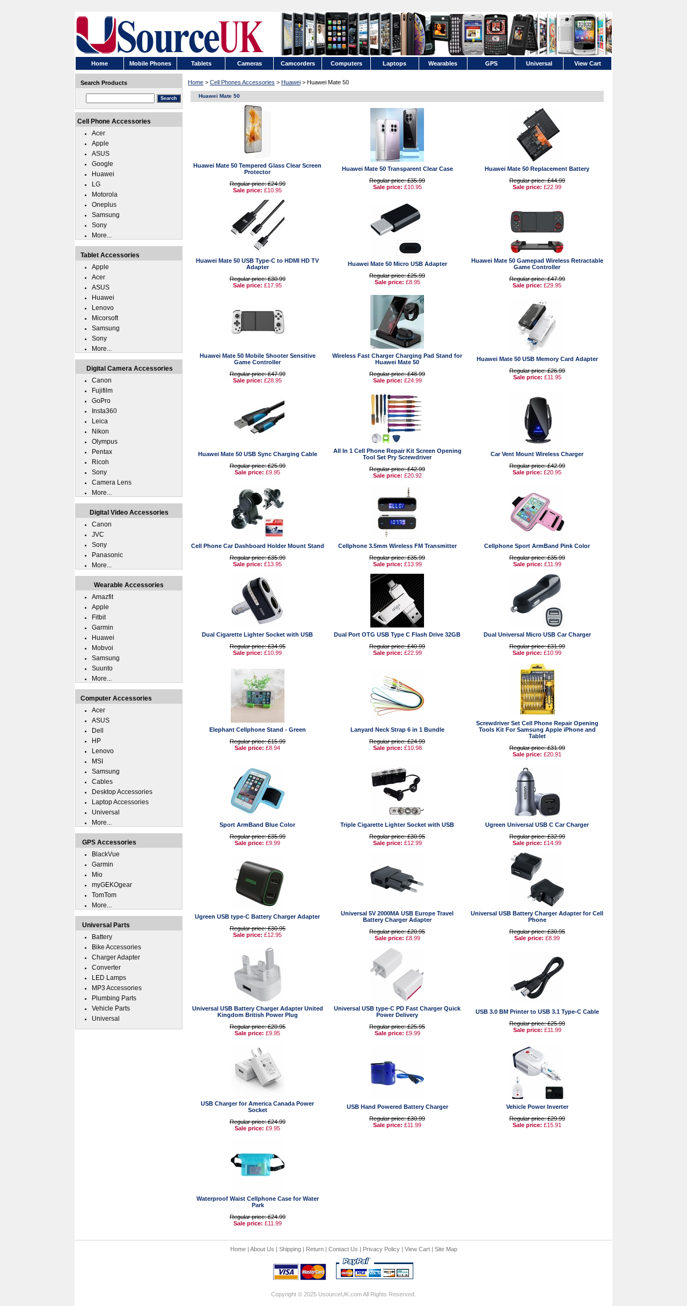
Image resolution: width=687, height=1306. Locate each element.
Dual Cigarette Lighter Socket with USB (257, 634)
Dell (98, 730)
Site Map (446, 1249)
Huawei (291, 82)
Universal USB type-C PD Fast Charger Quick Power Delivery (397, 1011)
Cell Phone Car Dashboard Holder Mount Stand (257, 546)
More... (102, 235)
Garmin (102, 627)
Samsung (106, 215)
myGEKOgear (112, 885)
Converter (106, 967)
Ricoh (100, 462)
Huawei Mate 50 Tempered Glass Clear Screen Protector (257, 168)
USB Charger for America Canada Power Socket (257, 1106)
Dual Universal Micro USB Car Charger (537, 634)
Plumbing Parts (114, 998)
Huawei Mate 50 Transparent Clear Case (397, 168)
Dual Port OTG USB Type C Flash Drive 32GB (397, 634)
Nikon (100, 431)
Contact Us (343, 1249)
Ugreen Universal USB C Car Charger (537, 824)
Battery (102, 937)
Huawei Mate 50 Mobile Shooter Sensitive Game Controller (258, 358)
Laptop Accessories (120, 802)
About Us (262, 1249)
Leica (100, 421)
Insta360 (104, 411)
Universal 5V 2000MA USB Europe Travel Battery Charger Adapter (397, 916)
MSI (97, 761)
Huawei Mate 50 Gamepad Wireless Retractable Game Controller (537, 263)
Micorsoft (105, 318)
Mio (97, 874)
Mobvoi (102, 648)
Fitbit (99, 617)
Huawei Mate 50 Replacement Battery (537, 168)
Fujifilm (102, 390)
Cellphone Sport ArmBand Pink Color (537, 546)
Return (315, 1249)
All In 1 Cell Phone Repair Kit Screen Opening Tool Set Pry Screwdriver (397, 454)
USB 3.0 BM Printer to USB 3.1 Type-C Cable (537, 1011)
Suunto (102, 668)
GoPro (101, 401)
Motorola (105, 194)
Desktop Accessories (122, 792)
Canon (102, 380)
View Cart (417, 1249)
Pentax (102, 452)
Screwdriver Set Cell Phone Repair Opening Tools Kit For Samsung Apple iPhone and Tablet (537, 729)
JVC (98, 534)
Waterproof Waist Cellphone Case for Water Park (257, 1201)
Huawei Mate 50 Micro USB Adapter (397, 264)
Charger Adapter (116, 957)
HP (96, 741)
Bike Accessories (116, 947)
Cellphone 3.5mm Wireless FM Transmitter (397, 546)
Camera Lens (111, 482)
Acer (98, 133)
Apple (100, 143)
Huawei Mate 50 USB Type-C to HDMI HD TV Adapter (257, 263)
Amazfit (102, 597)
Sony (99, 225)
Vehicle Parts (111, 1008)
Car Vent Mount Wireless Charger (537, 454)
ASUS (100, 153)
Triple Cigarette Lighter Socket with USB (397, 824)
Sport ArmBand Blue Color (257, 824)
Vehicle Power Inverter (537, 1106)
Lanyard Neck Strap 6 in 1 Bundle (397, 729)
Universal (106, 812)
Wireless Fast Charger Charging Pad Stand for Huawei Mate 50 (397, 358)
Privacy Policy (381, 1249)
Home (195, 82)
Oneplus (104, 204)
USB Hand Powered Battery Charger (397, 1106)
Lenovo (103, 308)
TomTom (104, 895)
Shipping (290, 1249)
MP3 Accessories (117, 988)
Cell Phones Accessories (242, 82)
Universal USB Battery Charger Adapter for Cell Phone (537, 916)
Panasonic (107, 555)
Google (102, 164)
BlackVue (106, 854)
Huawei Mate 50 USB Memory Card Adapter (537, 359)
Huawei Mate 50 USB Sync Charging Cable (257, 454)
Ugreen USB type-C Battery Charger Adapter (257, 916)
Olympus (105, 441)
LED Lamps (109, 978)
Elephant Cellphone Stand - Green (257, 729)
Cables (102, 781)
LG (96, 184)
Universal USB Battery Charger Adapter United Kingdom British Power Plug (257, 1011)
